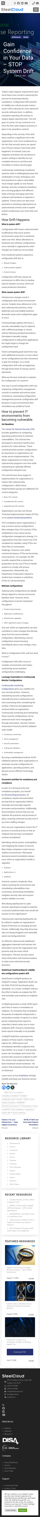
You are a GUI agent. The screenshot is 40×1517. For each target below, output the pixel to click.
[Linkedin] (8, 1087)
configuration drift (8, 1099)
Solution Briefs (15, 1174)
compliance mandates (10, 1096)
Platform (7, 1428)
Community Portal (11, 1485)
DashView (23, 1075)
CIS (10, 1092)
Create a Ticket (10, 1488)
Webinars (13, 1181)
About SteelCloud (10, 1463)
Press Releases (15, 1167)
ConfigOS (23, 1096)
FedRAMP (20, 1103)
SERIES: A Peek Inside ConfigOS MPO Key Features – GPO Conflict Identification (20, 1208)
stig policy (29, 1109)
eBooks (12, 1154)
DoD (31, 1099)
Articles (25, 37)
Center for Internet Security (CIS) (20, 429)
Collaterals (14, 1150)
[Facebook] (4, 1087)
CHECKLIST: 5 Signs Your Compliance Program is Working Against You (19, 1342)
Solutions (8, 1431)
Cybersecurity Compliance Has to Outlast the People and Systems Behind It (20, 1222)
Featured (13, 1160)
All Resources (16, 37)
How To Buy (8, 1471)
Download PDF (20, 1352)
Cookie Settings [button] (11, 1510)
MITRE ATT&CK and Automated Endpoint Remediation (30, 1122)
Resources (8, 1434)
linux (35, 1106)
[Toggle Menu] (36, 9)
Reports (12, 1171)
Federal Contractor (9, 1103)
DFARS (26, 1099)
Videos (12, 1177)
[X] (12, 1087)
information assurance (10, 1106)
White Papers (14, 1184)
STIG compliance (17, 1109)
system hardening (18, 1113)
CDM (6, 1092)
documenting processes (15, 795)
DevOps (19, 1099)
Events (12, 1157)
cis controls (17, 1092)
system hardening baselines (19, 517)
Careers (7, 1465)
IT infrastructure (26, 1106)
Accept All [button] (22, 1510)
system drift (6, 1113)
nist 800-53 (6, 1109)
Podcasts (13, 1164)
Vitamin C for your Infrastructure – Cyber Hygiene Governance (10, 1122)
